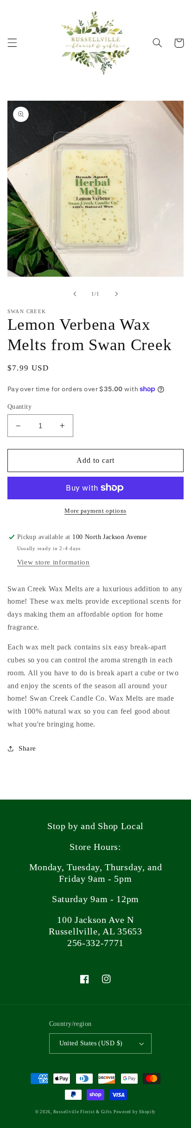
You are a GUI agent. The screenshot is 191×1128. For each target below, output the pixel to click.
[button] (12, 43)
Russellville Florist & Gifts (82, 1112)
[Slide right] (116, 294)
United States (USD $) (91, 1043)
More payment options (95, 511)
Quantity (19, 406)
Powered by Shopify (135, 1112)
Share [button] (27, 748)
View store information (53, 562)
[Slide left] (74, 294)
